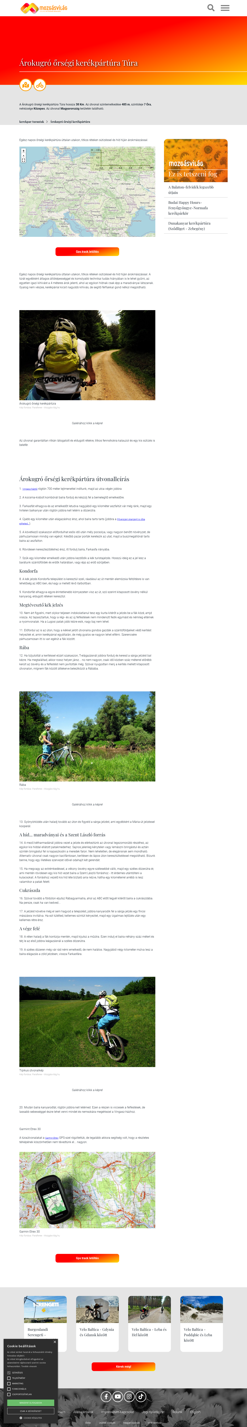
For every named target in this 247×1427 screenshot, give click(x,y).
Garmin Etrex (51, 1138)
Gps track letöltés (87, 251)
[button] (23, 160)
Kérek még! (123, 1366)
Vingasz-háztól (29, 489)
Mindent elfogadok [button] (31, 1402)
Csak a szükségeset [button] (30, 1411)
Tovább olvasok (29, 1366)
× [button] (54, 1342)
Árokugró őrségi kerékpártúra (70, 121)
